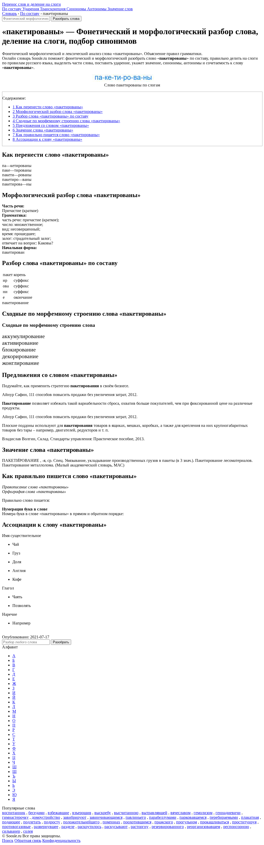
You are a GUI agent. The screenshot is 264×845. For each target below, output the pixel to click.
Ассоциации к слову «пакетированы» (47, 139)
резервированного (168, 826)
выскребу (102, 813)
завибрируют (74, 817)
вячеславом (180, 813)
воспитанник (13, 813)
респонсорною (236, 826)
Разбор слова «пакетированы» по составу (50, 116)
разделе (68, 826)
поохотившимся (137, 822)
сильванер (11, 831)
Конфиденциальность (61, 840)
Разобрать (61, 642)
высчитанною (126, 813)
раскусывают (116, 826)
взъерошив (81, 813)
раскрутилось (89, 826)
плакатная (250, 817)
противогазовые (16, 826)
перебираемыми (224, 817)
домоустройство (46, 817)
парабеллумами (162, 817)
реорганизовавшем (203, 826)
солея (28, 831)
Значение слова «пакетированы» (43, 130)
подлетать (32, 822)
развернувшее (46, 826)
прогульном (186, 822)
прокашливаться (214, 822)
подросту (52, 822)
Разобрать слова (66, 19)
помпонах (111, 822)
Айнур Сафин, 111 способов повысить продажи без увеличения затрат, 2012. (69, 394)
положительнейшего (81, 822)
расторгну (139, 826)
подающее (11, 822)
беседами (36, 813)
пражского (163, 822)
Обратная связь (27, 840)
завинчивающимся (105, 817)
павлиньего (136, 817)
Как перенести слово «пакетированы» (48, 107)
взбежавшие (58, 813)
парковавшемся (193, 817)
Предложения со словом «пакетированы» (51, 125)
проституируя (244, 822)
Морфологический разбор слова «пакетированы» (58, 111)
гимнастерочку (15, 817)
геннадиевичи (228, 813)
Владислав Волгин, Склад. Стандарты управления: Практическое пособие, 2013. (73, 439)
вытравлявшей (154, 813)
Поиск (7, 840)
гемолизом (203, 813)
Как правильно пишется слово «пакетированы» (56, 135)
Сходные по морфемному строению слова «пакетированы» (66, 121)
